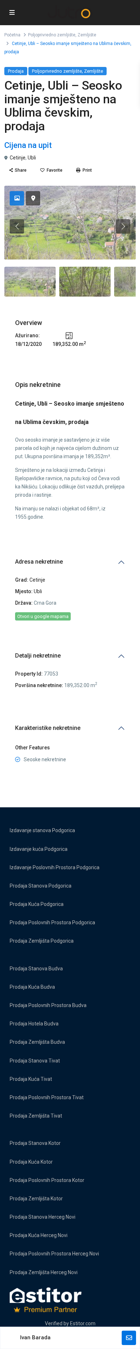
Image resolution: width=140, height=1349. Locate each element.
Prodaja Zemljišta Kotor (36, 1198)
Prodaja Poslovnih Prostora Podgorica (52, 922)
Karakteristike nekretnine (47, 728)
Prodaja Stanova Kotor (35, 1143)
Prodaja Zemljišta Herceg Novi (44, 1272)
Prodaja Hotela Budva (34, 1024)
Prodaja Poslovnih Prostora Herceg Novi (54, 1253)
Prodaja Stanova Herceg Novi (42, 1217)
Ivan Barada (35, 1337)
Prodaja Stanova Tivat (35, 1061)
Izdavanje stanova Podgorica (42, 830)
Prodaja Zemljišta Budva (37, 1042)
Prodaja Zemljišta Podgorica (42, 941)
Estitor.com (82, 1323)
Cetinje (17, 158)
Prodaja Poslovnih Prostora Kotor (47, 1180)
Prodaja (16, 71)
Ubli (32, 158)
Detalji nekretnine (38, 655)
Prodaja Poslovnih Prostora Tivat (47, 1097)
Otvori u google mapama (43, 616)
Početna (12, 34)
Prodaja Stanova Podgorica (40, 886)
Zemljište (87, 34)
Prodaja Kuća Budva (32, 987)
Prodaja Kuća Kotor (31, 1162)
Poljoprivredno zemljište (51, 34)
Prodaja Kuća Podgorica (37, 904)
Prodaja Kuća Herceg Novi (38, 1235)
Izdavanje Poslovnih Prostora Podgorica (54, 867)
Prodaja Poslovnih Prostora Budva (48, 1005)
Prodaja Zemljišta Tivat (36, 1116)
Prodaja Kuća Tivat (31, 1079)
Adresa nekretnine (39, 561)
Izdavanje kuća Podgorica (38, 849)
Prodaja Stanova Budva (36, 968)
